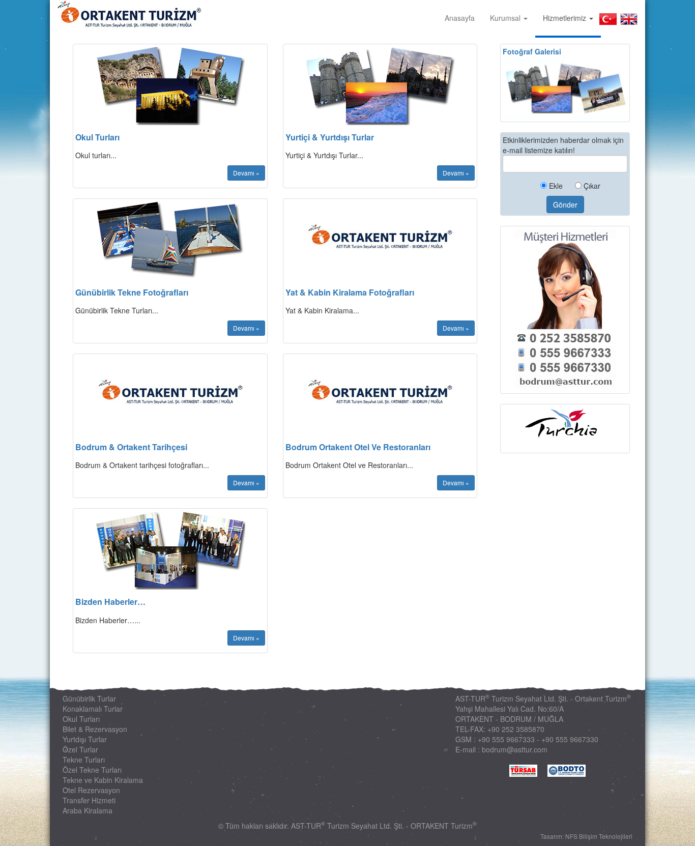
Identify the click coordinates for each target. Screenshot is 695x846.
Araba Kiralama (87, 810)
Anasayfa (460, 18)
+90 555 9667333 (506, 739)
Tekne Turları (84, 759)
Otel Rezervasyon (91, 790)
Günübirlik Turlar (89, 698)
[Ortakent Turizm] (126, 15)
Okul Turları (81, 719)
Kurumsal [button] (506, 18)
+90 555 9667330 (569, 739)
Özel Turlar (80, 749)
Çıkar (591, 186)
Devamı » (246, 172)
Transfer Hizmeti (89, 800)
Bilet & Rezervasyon (95, 729)
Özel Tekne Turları (92, 770)
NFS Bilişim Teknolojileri (598, 836)
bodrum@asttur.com (514, 749)
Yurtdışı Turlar (85, 739)
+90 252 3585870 (515, 729)
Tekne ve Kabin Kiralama (103, 780)
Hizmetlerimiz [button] (565, 18)
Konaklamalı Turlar (93, 709)
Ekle (555, 186)
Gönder (565, 204)
